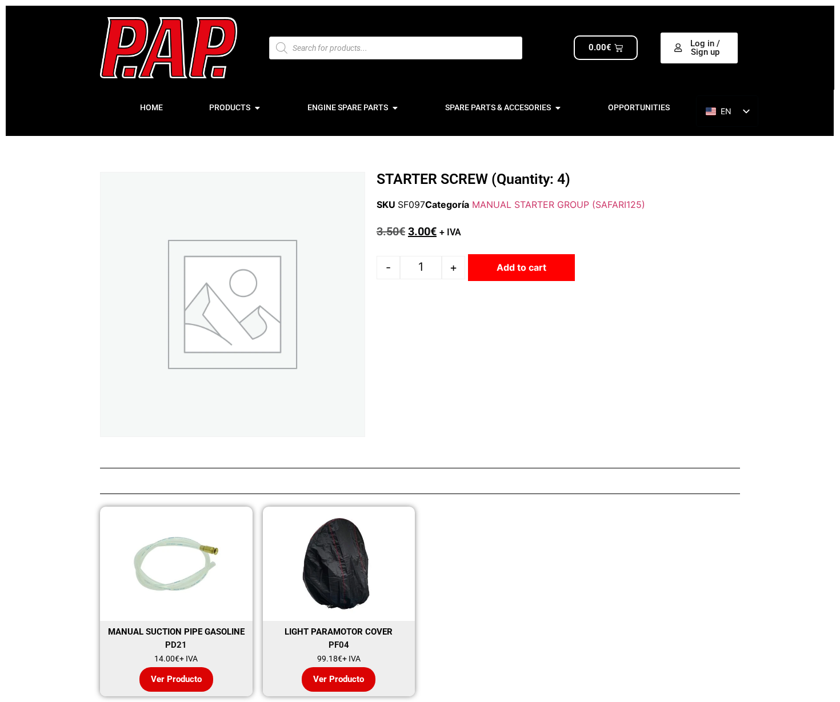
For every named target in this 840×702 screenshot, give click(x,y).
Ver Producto (176, 679)
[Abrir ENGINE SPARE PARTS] (395, 108)
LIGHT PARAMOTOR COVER (339, 632)
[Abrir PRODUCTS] (257, 108)
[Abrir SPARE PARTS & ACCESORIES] (558, 108)
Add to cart (521, 267)
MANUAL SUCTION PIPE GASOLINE (176, 632)
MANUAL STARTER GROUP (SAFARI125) (558, 204)
